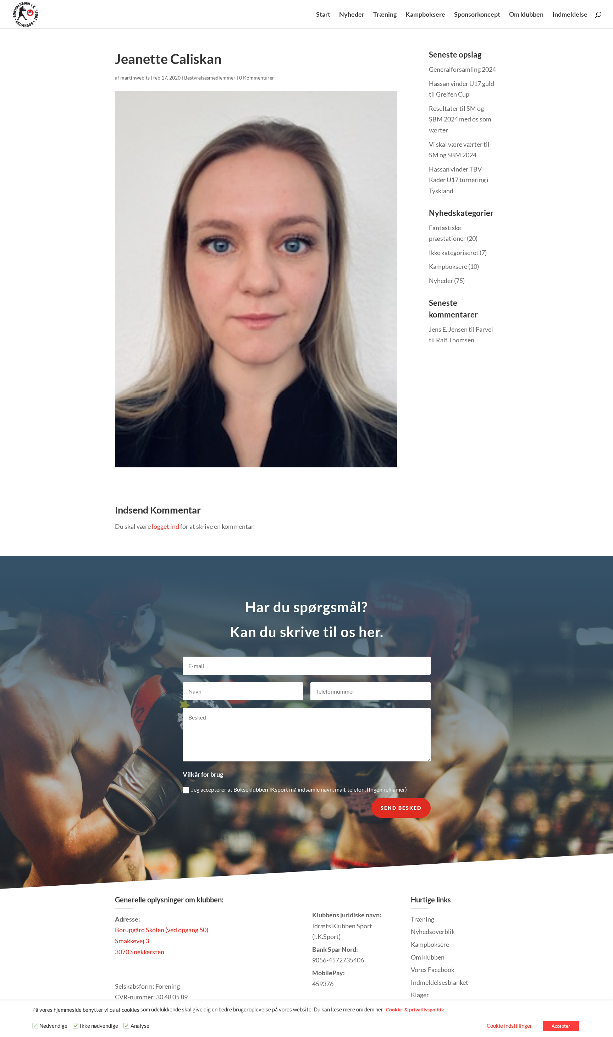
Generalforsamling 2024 (462, 69)
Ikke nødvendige (99, 1026)
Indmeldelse (569, 15)
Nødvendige (53, 1026)
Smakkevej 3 (132, 941)
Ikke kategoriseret (454, 252)
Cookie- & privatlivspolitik (415, 1009)
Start (323, 15)
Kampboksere (425, 15)
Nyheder (351, 15)
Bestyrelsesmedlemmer (210, 78)
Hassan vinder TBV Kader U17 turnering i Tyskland (458, 180)
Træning (385, 15)
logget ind (165, 526)
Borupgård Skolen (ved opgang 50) (161, 930)
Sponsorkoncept (477, 15)
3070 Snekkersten (139, 952)
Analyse (140, 1026)
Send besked (401, 808)
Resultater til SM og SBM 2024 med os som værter (460, 119)
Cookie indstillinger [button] (509, 1026)
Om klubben (526, 15)
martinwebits (135, 78)
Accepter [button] (561, 1026)
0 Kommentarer (256, 78)
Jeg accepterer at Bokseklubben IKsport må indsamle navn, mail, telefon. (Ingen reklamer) (299, 789)
